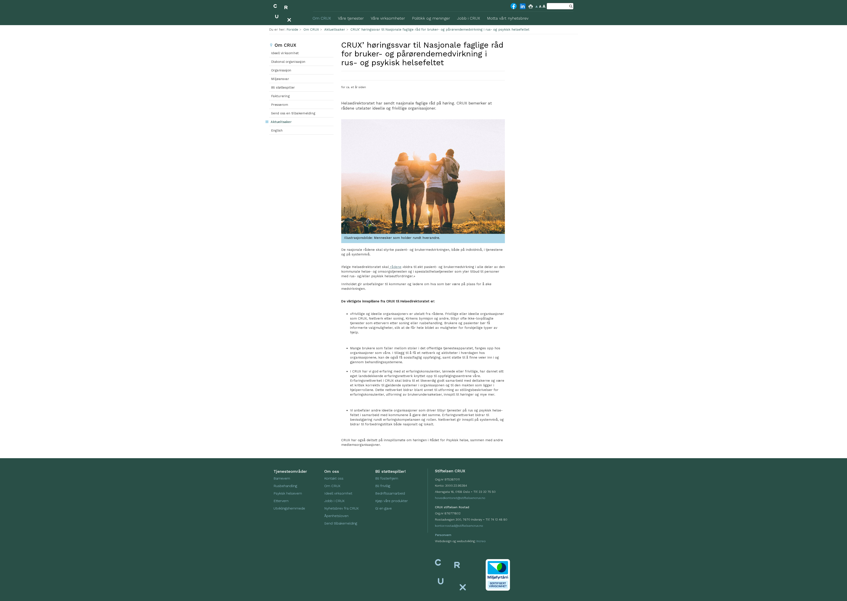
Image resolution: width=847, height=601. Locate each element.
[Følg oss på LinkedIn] (523, 9)
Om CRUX (311, 30)
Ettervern (281, 501)
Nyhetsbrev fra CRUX (341, 508)
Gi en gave (383, 508)
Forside (292, 30)
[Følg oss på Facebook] (513, 9)
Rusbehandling (286, 486)
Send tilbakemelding (340, 523)
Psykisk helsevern (288, 493)
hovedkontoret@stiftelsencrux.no (460, 498)
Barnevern (282, 478)
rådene (395, 267)
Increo (481, 541)
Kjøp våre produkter (391, 501)
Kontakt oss (333, 478)
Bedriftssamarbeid (390, 493)
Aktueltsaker (334, 30)
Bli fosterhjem (386, 478)
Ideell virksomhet (338, 493)
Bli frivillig (382, 486)
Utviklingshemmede (289, 508)
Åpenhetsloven (336, 516)
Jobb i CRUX (334, 501)
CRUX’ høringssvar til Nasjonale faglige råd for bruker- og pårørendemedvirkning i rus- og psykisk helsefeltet (439, 30)
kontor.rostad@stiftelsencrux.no (459, 525)
